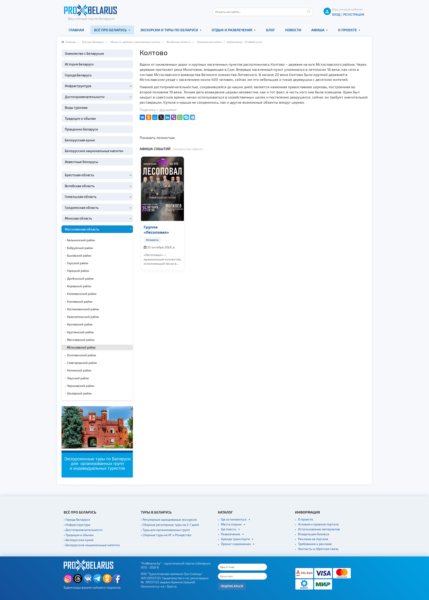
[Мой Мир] (155, 117)
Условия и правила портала (318, 524)
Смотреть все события (188, 149)
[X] (161, 117)
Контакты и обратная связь (318, 549)
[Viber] (173, 117)
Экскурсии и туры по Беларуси (169, 30)
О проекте (347, 30)
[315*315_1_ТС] (97, 441)
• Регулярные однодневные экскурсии (169, 519)
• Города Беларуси (77, 519)
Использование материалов (319, 529)
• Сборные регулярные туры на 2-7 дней (170, 525)
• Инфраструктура (77, 525)
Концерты (152, 239)
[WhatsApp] (180, 117)
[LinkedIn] (167, 117)
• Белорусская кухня (79, 540)
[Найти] (308, 11)
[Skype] (186, 117)
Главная (76, 30)
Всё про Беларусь (110, 30)
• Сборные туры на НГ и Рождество (166, 535)
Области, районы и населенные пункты (135, 41)
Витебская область (178, 41)
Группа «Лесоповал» (156, 229)
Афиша (317, 30)
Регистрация (353, 14)
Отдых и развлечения (232, 30)
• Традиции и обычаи (79, 535)
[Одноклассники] (148, 117)
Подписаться (232, 586)
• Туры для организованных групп (165, 530)
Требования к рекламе (315, 544)
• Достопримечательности (83, 530)
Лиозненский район (209, 41)
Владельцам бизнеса (313, 534)
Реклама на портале (313, 539)
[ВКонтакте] (142, 117)
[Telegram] (192, 117)
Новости (293, 30)
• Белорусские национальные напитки (92, 545)
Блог (270, 30)
